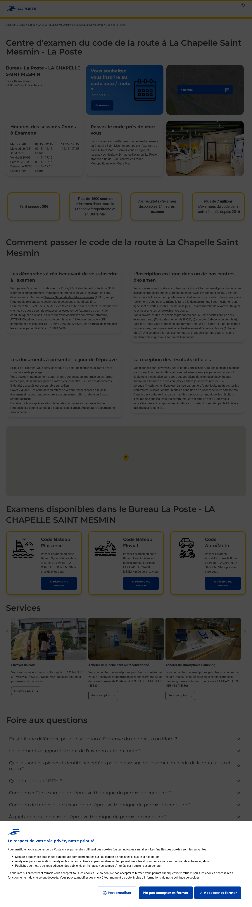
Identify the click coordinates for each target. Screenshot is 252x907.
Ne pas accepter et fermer (165, 893)
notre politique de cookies (182, 877)
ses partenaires (75, 849)
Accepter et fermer (220, 893)
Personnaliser (119, 893)
